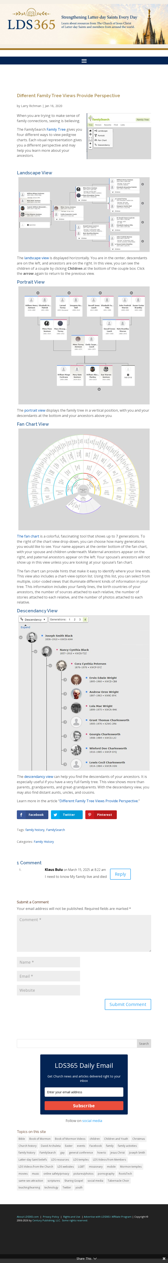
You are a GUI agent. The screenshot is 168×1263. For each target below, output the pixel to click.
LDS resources (60, 1159)
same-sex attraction (31, 1181)
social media (92, 1120)
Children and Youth (116, 1139)
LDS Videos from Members (109, 1159)
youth (78, 1187)
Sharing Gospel (73, 1181)
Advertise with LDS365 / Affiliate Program (107, 1216)
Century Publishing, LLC (46, 1220)
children (95, 1139)
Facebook (95, 1146)
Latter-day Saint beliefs (33, 1159)
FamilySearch (55, 830)
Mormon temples (131, 1166)
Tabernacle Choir (118, 1181)
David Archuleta (51, 1146)
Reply (120, 874)
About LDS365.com (28, 1216)
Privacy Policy (51, 1216)
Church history (28, 1146)
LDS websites (66, 1166)
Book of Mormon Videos (70, 1139)
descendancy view (38, 776)
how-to (101, 1152)
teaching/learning (29, 1187)
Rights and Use (71, 1216)
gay (62, 1152)
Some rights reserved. (75, 1220)
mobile (111, 1166)
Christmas (138, 1139)
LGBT (81, 1166)
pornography (106, 1173)
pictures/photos (83, 1173)
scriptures (53, 1181)
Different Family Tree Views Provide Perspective (99, 801)
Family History (44, 842)
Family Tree (56, 129)
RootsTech (125, 1173)
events (81, 1146)
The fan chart (28, 536)
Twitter (67, 1187)
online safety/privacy (56, 1173)
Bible (22, 1139)
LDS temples (81, 1159)
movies (23, 1173)
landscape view (36, 257)
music (35, 1173)
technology (51, 1187)
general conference (81, 1152)
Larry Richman (31, 106)
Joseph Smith (137, 1152)
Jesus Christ (117, 1152)
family (110, 1146)
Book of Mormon (40, 1139)
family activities (127, 1146)
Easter (69, 1146)
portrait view (35, 410)
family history (34, 830)
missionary (96, 1166)
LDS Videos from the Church (36, 1166)
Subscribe (84, 1106)
